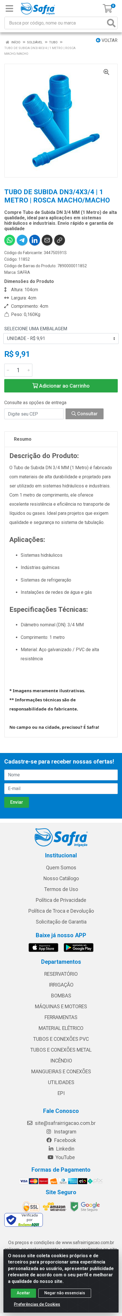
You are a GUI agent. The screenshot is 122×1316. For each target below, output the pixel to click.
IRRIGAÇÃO (61, 985)
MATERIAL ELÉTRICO (61, 1028)
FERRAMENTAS (61, 1017)
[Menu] (9, 8)
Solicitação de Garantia (61, 922)
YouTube (64, 1157)
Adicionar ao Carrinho (64, 386)
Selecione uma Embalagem (35, 328)
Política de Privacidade (61, 900)
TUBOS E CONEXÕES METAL (61, 1050)
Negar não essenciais (64, 1293)
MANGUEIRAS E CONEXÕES (61, 1071)
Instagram (64, 1132)
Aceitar (23, 1293)
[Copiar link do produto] (59, 240)
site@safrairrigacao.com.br (65, 1123)
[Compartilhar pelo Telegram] (22, 240)
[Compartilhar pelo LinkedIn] (34, 240)
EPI (61, 1093)
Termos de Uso (61, 889)
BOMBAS (61, 996)
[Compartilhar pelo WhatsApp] (9, 240)
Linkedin (64, 1149)
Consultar (87, 413)
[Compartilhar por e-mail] (47, 240)
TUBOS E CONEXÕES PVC (61, 1039)
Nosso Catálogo (61, 878)
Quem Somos (61, 867)
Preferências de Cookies (37, 1304)
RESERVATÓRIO (61, 974)
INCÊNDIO (61, 1061)
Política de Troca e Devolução (61, 911)
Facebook (64, 1140)
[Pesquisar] (111, 23)
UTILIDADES (61, 1082)
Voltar (108, 40)
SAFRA (23, 272)
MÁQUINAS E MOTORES (61, 1006)
